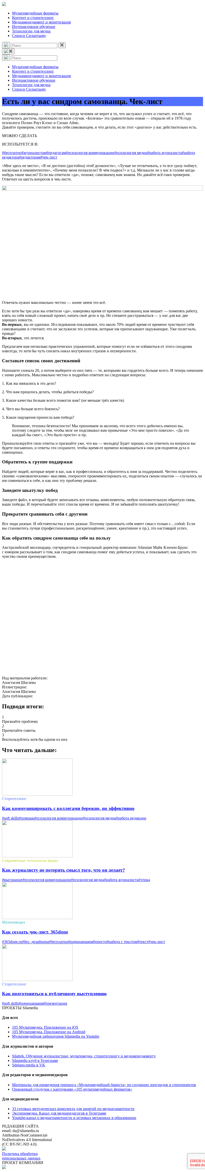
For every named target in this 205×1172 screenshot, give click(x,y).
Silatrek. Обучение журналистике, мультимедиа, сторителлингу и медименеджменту (84, 1056)
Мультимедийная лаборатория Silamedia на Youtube (55, 1036)
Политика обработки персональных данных (21, 1156)
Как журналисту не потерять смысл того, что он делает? (63, 870)
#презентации (55, 1003)
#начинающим (80, 942)
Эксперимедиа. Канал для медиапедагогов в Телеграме (59, 1113)
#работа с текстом (122, 942)
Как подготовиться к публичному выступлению (54, 993)
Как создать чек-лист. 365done (35, 932)
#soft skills (10, 818)
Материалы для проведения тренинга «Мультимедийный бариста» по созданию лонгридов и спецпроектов (104, 1085)
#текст (142, 942)
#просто (100, 942)
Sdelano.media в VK (28, 1065)
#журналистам (34, 153)
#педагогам (56, 153)
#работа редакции (131, 818)
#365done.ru (12, 942)
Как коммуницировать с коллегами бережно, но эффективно (68, 808)
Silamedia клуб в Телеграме (35, 1060)
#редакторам (29, 157)
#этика (144, 880)
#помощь (26, 818)
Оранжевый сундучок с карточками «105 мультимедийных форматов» (72, 1089)
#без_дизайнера (35, 942)
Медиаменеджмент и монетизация (41, 22)
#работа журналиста (164, 153)
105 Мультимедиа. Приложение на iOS (45, 1027)
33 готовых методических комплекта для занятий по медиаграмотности (73, 1109)
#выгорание (12, 880)
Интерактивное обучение (33, 26)
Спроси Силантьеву (29, 35)
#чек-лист (48, 157)
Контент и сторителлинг (33, 17)
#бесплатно (12, 153)
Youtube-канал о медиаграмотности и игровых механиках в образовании (74, 1118)
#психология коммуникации (90, 153)
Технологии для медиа (31, 31)
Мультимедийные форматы (35, 13)
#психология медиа (130, 153)
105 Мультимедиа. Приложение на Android (48, 1032)
